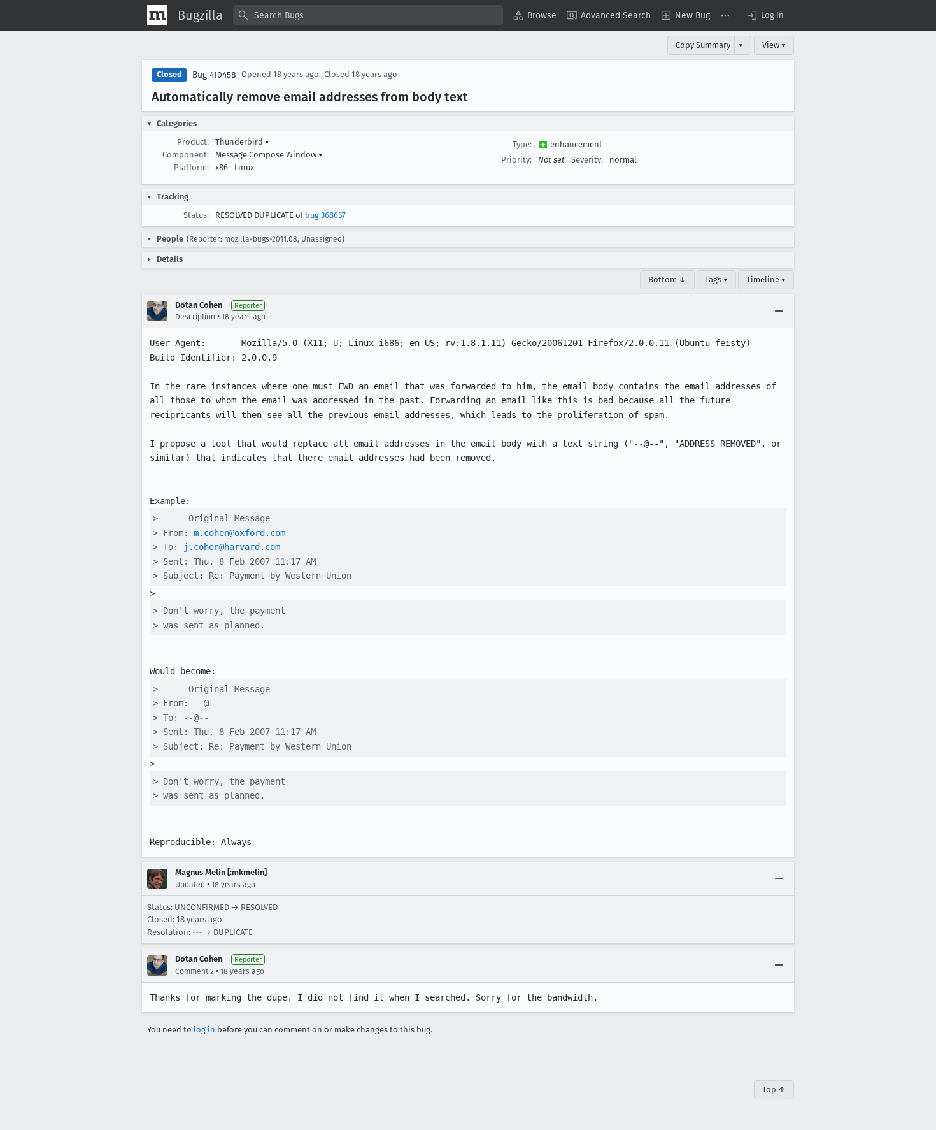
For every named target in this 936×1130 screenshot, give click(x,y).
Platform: (191, 167)
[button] (765, 15)
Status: (196, 215)
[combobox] (368, 15)
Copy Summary (703, 45)
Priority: (516, 159)
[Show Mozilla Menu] (157, 15)
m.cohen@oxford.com (239, 533)
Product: (193, 142)
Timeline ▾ (766, 279)
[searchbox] (368, 15)
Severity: (587, 159)
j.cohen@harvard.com (231, 547)
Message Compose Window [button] (269, 154)
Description (195, 316)
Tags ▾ (716, 279)
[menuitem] (535, 15)
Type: (522, 144)
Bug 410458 (214, 74)
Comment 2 (194, 971)
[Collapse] (779, 311)
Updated (190, 884)
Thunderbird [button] (242, 142)
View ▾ (774, 45)
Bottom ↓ (667, 279)
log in (204, 1029)
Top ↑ (774, 1089)
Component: (185, 154)
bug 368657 (325, 215)
